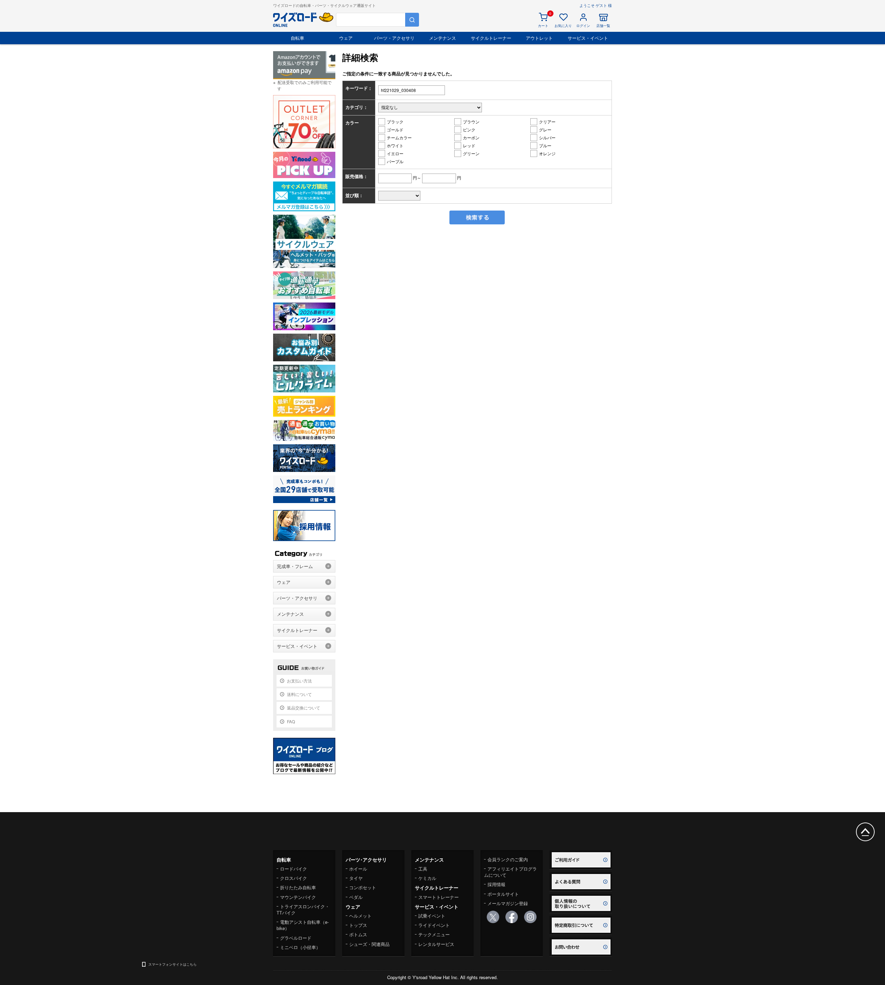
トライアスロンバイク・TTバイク (303, 909)
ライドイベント (434, 925)
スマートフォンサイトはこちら (172, 964)
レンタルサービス (436, 944)
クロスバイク (293, 878)
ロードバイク (293, 868)
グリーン (471, 153)
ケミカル (427, 878)
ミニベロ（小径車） (300, 947)
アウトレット (539, 38)
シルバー (547, 137)
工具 (422, 868)
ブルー (545, 145)
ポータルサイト (503, 894)
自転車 (297, 38)
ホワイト (395, 145)
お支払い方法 (299, 681)
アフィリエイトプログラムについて (510, 871)
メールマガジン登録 (507, 903)
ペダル (356, 897)
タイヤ (356, 878)
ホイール (358, 868)
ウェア (346, 38)
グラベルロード (295, 938)
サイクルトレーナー (491, 38)
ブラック (395, 121)
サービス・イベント (588, 38)
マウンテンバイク (298, 897)
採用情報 (496, 884)
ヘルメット (360, 915)
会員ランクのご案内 (507, 859)
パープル (395, 161)
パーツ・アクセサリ (394, 38)
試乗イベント (431, 915)
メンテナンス (442, 38)
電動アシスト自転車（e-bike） (303, 925)
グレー (545, 129)
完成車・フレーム (295, 566)
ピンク (469, 129)
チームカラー (399, 137)
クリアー (547, 121)
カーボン (471, 137)
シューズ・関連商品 (369, 944)
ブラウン (471, 121)
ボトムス (358, 934)
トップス (358, 925)
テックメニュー (434, 934)
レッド (469, 145)
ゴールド (395, 129)
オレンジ (547, 153)
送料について (299, 694)
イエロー (395, 153)
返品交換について (303, 707)
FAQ (291, 721)
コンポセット (362, 887)
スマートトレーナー (438, 897)
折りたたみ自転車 (298, 887)
